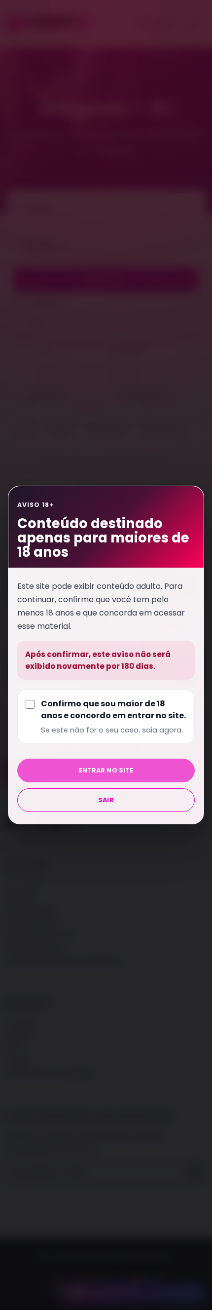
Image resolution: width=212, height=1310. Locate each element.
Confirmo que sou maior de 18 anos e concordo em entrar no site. (113, 716)
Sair (106, 800)
